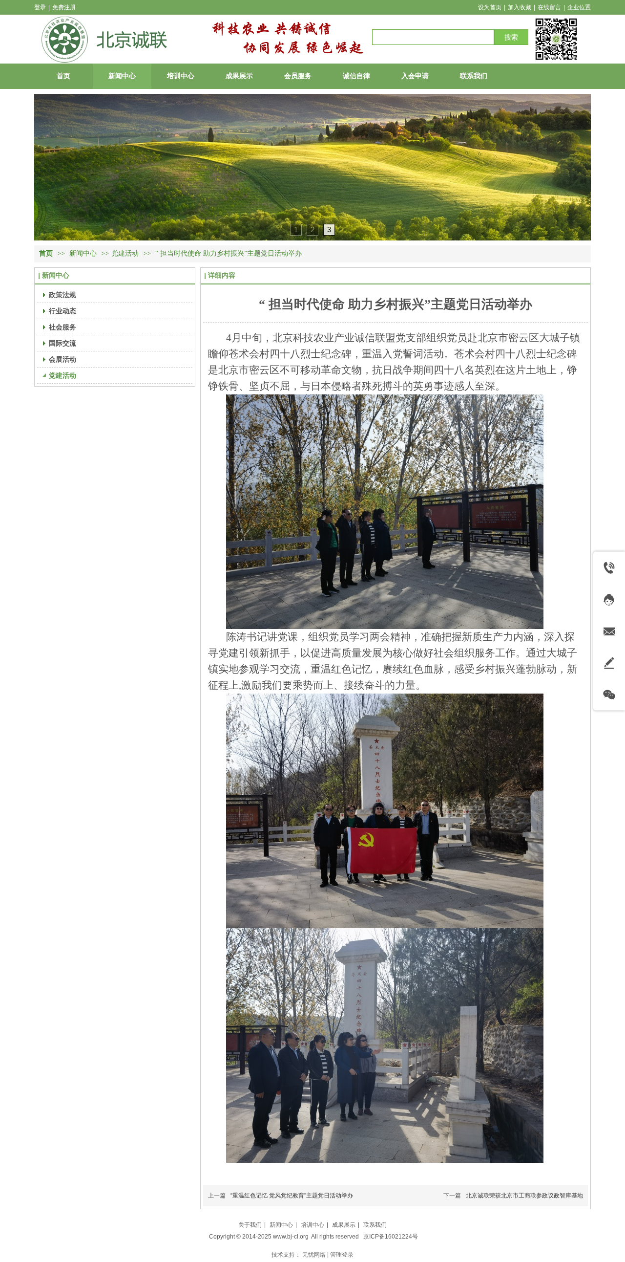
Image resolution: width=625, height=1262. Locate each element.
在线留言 (549, 7)
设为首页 (489, 7)
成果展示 (343, 1224)
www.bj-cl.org (291, 1236)
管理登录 (342, 1254)
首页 (46, 253)
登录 (40, 7)
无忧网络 (314, 1254)
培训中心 (312, 1224)
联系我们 (375, 1224)
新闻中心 (84, 253)
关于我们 (250, 1224)
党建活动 (125, 253)
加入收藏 (519, 7)
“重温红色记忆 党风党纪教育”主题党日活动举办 (291, 1195)
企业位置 (579, 7)
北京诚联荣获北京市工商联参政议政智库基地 (524, 1195)
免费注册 (64, 7)
